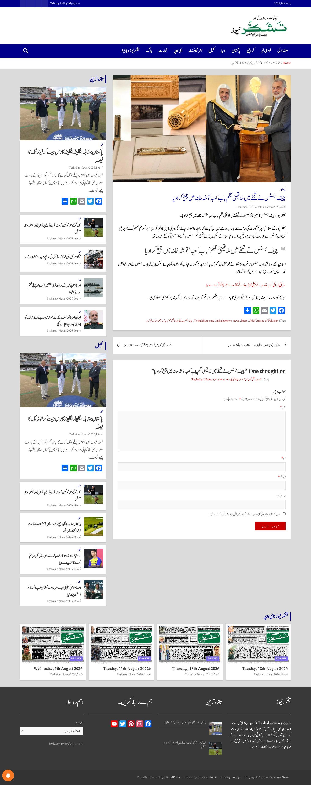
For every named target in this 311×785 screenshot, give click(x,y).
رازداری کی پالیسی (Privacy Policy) (65, 4)
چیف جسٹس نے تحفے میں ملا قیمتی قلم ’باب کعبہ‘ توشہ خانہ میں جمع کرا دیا (169, 321)
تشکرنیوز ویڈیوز (130, 50)
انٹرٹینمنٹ (195, 50)
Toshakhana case (204, 321)
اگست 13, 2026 (212, 674)
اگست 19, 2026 (96, 168)
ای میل (282, 477)
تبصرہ (283, 407)
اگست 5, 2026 (76, 674)
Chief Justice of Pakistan (263, 321)
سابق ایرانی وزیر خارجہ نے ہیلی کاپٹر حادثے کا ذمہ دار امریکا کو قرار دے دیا (246, 285)
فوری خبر (266, 50)
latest (244, 321)
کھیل (212, 50)
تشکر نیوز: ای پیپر (276, 616)
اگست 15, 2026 (74, 601)
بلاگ (149, 50)
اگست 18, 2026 (74, 537)
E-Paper (281, 658)
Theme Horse (208, 777)
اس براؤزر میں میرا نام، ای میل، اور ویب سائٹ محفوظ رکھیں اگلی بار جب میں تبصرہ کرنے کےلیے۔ (244, 514)
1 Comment (244, 207)
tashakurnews (224, 321)
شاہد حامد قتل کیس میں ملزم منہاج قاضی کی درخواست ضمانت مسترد (147, 345)
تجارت (163, 50)
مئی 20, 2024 (279, 207)
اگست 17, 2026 (74, 569)
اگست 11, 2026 (144, 674)
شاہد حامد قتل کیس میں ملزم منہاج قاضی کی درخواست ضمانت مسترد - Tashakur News (226, 379)
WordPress (173, 777)
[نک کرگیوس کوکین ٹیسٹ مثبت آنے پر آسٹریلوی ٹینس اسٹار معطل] (215, 748)
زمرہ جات (79, 722)
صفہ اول (282, 50)
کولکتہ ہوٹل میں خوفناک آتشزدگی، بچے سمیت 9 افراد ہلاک (53, 257)
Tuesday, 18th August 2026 (265, 669)
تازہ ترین (96, 79)
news (236, 321)
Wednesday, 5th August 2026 (58, 669)
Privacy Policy (230, 777)
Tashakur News (262, 207)
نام (284, 458)
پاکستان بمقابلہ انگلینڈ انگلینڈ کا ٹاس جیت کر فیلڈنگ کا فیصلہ (65, 156)
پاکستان (236, 50)
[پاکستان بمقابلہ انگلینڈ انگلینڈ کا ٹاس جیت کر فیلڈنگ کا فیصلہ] (215, 728)
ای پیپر (178, 50)
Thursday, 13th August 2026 (195, 669)
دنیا (223, 50)
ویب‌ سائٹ (281, 495)
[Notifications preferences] (8, 775)
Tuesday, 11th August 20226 (127, 669)
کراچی (250, 50)
